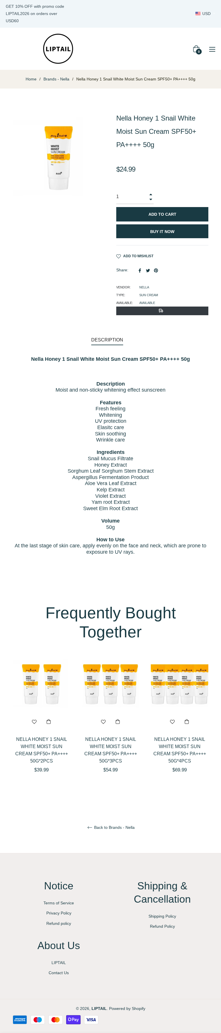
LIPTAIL (59, 962)
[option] (41, 724)
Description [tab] (107, 339)
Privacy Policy (58, 913)
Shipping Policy (162, 916)
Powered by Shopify (127, 1008)
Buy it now (162, 231)
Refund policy (58, 923)
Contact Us (59, 972)
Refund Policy (162, 926)
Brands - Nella (56, 79)
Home (31, 79)
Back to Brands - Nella (114, 827)
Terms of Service (58, 903)
